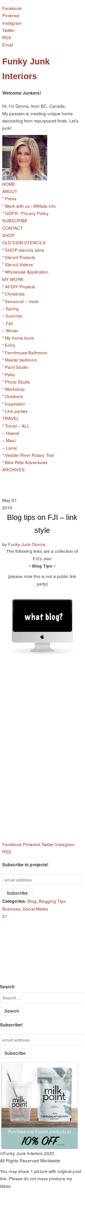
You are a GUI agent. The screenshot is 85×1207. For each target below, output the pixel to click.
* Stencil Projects (18, 257)
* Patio (8, 374)
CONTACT (12, 228)
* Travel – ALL (16, 426)
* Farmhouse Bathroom (24, 352)
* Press (9, 198)
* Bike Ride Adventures (25, 462)
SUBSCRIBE (15, 220)
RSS (6, 37)
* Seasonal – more (20, 301)
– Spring (10, 308)
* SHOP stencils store (23, 250)
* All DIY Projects (18, 286)
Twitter (8, 30)
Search (7, 987)
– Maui (9, 440)
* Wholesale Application (25, 272)
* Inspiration (13, 404)
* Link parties (15, 411)
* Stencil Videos (17, 264)
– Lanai (9, 448)
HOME (8, 184)
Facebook (12, 8)
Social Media (35, 909)
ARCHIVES (13, 469)
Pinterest (11, 15)
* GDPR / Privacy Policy (25, 213)
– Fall (7, 323)
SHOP (8, 235)
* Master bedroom (19, 360)
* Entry (8, 345)
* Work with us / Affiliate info (29, 206)
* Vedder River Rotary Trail (28, 455)
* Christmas (13, 294)
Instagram (12, 23)
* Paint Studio (15, 367)
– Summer (12, 316)
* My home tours (18, 338)
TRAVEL (10, 418)
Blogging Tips (52, 901)
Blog (31, 901)
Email (7, 45)
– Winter (10, 330)
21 (4, 916)
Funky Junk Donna (26, 544)
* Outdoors (12, 396)
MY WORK (13, 279)
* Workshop (13, 389)
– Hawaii (10, 433)
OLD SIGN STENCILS (24, 242)
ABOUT (10, 191)
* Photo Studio (16, 382)
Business (11, 909)
